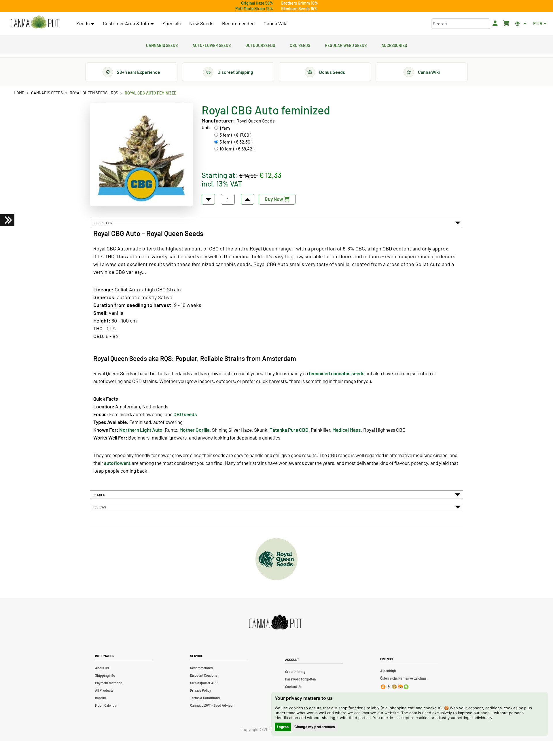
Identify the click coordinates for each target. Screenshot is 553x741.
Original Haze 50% (257, 3)
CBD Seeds (300, 44)
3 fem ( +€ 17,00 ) (235, 134)
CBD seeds (185, 414)
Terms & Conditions (205, 697)
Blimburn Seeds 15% (299, 8)
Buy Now (274, 199)
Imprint (100, 697)
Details (99, 495)
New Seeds (201, 23)
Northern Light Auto (140, 430)
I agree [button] (283, 727)
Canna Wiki (275, 23)
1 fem (224, 128)
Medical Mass (346, 430)
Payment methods (108, 683)
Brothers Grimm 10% (299, 3)
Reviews (99, 507)
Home (19, 92)
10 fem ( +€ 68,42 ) (236, 148)
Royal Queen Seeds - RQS (94, 92)
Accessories (394, 44)
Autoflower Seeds (211, 44)
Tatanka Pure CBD (289, 430)
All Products (104, 690)
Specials (171, 23)
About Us (102, 668)
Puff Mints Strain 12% (254, 8)
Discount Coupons (203, 675)
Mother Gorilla (194, 430)
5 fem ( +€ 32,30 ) (235, 141)
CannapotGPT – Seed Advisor (212, 705)
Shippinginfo (105, 675)
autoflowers (117, 463)
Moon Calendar (106, 705)
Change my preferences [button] (314, 727)
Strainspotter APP (203, 683)
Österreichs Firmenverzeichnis (403, 678)
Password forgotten (300, 679)
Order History (295, 671)
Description (103, 223)
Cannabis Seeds (162, 44)
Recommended (238, 23)
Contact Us (293, 686)
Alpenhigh (388, 670)
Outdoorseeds (260, 44)
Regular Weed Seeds (346, 44)
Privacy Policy (200, 690)
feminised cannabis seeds (337, 373)
